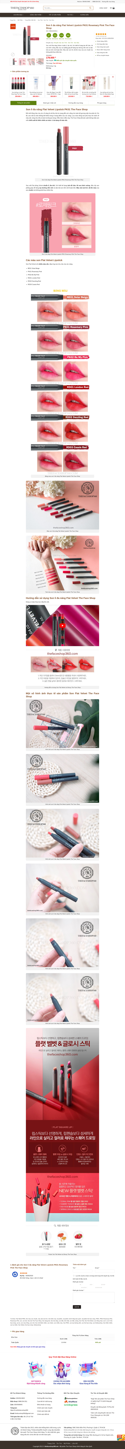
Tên (74, 1268)
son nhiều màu (58, 1323)
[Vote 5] (105, 34)
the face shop (29, 1325)
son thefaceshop (97, 1323)
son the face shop (87, 1323)
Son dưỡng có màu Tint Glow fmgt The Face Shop (18, 93)
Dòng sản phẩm (35, 15)
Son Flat (81, 1321)
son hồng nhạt (98, 1321)
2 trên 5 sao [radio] (86, 1284)
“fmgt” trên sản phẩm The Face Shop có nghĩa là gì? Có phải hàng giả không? (102, 1401)
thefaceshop (37, 1325)
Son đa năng (54, 1321)
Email (97, 1268)
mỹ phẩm (59, 1318)
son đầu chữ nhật (64, 1321)
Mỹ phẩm (20, 20)
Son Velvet (21, 1325)
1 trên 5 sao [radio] (76, 1284)
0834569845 (18, 1404)
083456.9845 (20, 1398)
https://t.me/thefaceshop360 (19, 1410)
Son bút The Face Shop (35, 1321)
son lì (104, 1321)
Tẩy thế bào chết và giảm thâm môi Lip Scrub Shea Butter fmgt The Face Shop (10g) (71, 95)
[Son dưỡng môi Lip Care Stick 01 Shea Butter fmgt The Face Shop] (106, 82)
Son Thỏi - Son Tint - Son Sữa (46, 20)
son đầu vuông (74, 1321)
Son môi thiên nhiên (41, 1323)
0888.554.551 (22, 1401)
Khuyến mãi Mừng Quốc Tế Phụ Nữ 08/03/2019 (102, 1408)
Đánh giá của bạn (78, 1282)
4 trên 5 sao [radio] (77, 1287)
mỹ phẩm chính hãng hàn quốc (72, 1318)
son (21, 1321)
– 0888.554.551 (96, 1)
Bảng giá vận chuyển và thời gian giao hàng (31, 1347)
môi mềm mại (52, 1318)
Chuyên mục (18, 15)
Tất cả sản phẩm (55, 15)
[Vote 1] (97, 34)
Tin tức (70, 15)
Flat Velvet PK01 (20, 1318)
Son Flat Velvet (89, 1321)
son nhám (50, 1323)
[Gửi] (90, 8)
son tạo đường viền (75, 1323)
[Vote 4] (103, 34)
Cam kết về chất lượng (44, 1401)
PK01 (97, 1318)
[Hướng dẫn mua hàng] (62, 1372)
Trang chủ (12, 20)
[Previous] (13, 40)
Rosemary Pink (14, 1321)
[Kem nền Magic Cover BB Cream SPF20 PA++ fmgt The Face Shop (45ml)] (53, 82)
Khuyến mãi (57, 42)
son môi (32, 1323)
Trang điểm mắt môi (30, 20)
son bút (25, 1321)
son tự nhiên (14, 1325)
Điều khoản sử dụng (43, 1404)
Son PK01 (66, 1323)
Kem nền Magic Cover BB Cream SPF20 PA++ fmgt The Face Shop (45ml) (54, 94)
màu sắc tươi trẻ (42, 1318)
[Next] (40, 40)
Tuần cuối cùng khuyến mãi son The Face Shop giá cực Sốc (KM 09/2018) (102, 1415)
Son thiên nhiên (107, 1323)
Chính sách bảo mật (43, 1411)
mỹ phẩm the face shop (88, 1318)
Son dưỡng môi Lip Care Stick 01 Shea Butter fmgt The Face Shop (107, 94)
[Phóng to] (13, 54)
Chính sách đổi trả (43, 1414)
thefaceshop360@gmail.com (24, 1413)
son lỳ (18, 1323)
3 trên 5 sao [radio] (97, 1284)
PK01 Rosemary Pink (106, 1318)
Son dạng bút (46, 1321)
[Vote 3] (101, 34)
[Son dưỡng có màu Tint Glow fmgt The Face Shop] (18, 82)
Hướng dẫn (84, 15)
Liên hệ (75, 1443)
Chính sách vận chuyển (44, 1408)
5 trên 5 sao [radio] (91, 1287)
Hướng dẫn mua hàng (108, 1)
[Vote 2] (99, 34)
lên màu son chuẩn (31, 1318)
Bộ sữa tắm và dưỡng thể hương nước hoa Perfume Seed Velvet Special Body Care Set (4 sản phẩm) (89, 95)
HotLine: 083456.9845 (83, 1)
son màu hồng (25, 1323)
